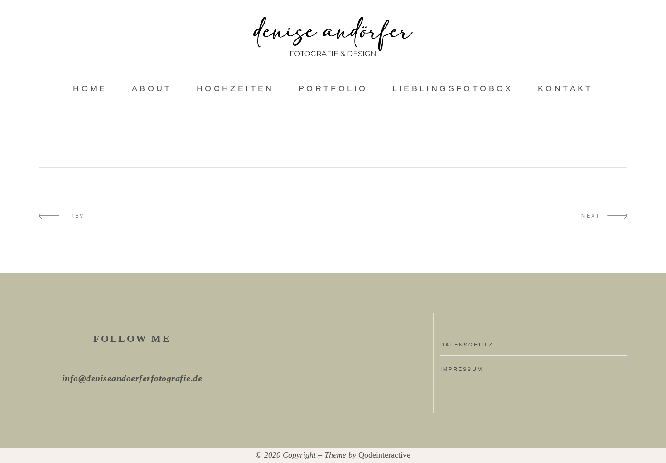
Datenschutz (466, 344)
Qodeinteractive (384, 454)
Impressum (461, 368)
